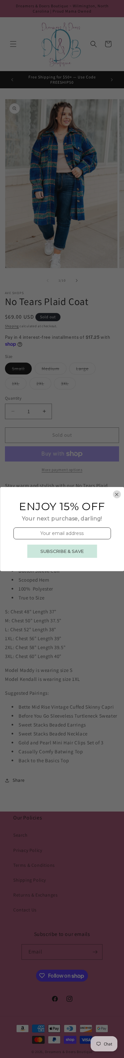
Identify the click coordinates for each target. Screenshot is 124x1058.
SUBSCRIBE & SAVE (62, 551)
